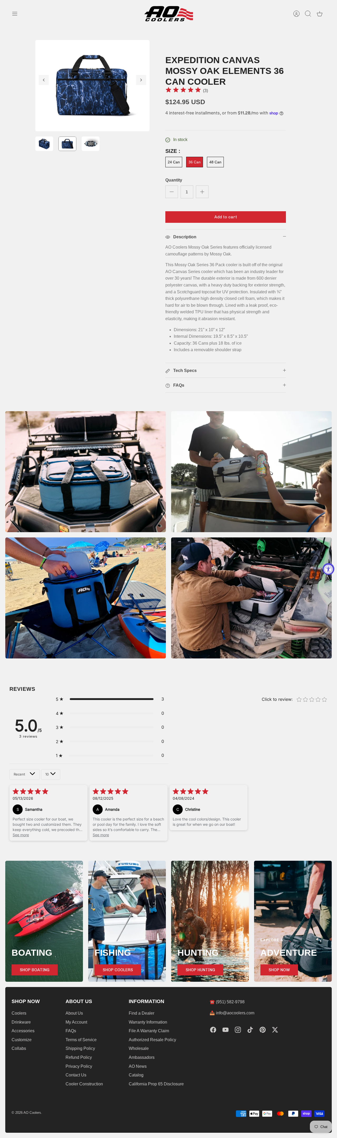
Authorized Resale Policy (152, 1040)
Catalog (136, 1075)
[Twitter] (275, 1029)
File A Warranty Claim (149, 1031)
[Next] (141, 80)
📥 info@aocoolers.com (232, 1013)
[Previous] (43, 80)
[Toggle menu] (17, 14)
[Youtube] (225, 1029)
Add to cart (225, 216)
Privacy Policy (79, 1066)
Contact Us (76, 1075)
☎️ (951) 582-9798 (227, 1002)
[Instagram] (238, 1029)
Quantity (173, 180)
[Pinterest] (262, 1029)
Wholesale (139, 1048)
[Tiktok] (250, 1029)
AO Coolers (32, 1113)
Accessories (23, 1031)
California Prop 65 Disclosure (156, 1084)
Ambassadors (142, 1057)
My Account (76, 1022)
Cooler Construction (84, 1084)
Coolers (19, 1013)
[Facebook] (213, 1029)
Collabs (19, 1048)
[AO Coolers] (168, 14)
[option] (92, 85)
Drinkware (21, 1022)
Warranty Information (148, 1022)
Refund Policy (79, 1057)
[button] (109, 699)
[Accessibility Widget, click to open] (328, 569)
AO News (138, 1066)
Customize (22, 1040)
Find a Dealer (141, 1013)
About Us (74, 1013)
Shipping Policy (80, 1048)
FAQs (71, 1031)
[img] (183, 90)
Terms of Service (81, 1040)
